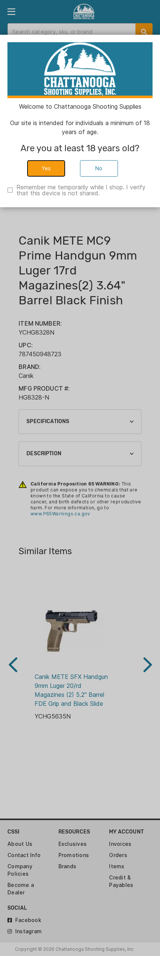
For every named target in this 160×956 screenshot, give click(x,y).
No (99, 168)
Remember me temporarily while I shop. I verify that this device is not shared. (80, 190)
